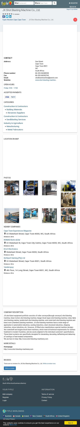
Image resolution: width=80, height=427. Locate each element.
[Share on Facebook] (3, 16)
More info (13, 424)
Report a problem (72, 9)
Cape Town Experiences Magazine (17, 231)
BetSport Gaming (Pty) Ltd (14, 258)
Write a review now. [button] (49, 363)
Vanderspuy (9, 267)
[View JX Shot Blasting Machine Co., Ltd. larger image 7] (30, 214)
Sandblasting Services (16, 119)
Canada (17, 416)
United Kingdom (63, 416)
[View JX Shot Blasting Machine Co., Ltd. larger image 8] (49, 216)
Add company (7, 394)
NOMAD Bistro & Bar (12, 240)
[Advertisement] (21, 40)
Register (74, 3)
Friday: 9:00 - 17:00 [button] (11, 88)
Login (4, 400)
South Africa (49, 416)
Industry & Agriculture (13, 123)
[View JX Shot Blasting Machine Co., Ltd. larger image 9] (68, 216)
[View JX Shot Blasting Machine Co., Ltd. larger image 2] (30, 188)
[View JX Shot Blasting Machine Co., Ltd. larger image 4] (68, 186)
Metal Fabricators (15, 129)
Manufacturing (12, 126)
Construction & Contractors (16, 106)
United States (10, 419)
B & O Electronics (11, 249)
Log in (73, 7)
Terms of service (48, 394)
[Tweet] (7, 16)
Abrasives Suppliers (16, 113)
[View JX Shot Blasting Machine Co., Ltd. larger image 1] (12, 188)
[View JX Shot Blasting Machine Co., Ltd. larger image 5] (68, 200)
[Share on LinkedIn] (10, 16)
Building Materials (14, 109)
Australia (8, 416)
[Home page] (6, 3)
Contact (44, 400)
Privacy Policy (47, 397)
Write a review (9, 368)
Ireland (26, 416)
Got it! (70, 422)
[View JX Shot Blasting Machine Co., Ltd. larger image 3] (49, 188)
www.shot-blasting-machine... (46, 80)
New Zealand (37, 416)
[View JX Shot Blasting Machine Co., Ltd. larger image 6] (12, 216)
